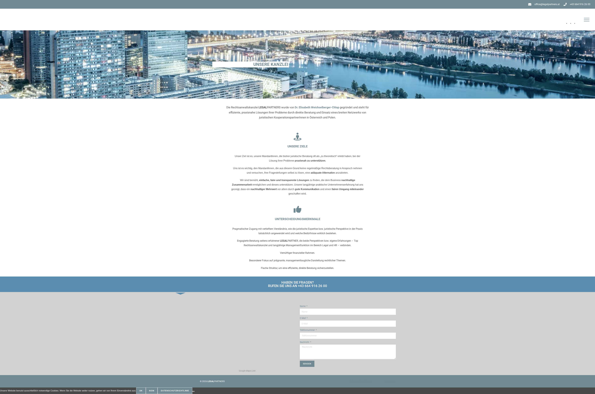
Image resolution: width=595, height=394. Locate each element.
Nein (151, 391)
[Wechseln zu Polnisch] (575, 22)
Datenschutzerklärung (360, 381)
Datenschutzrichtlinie (175, 391)
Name (303, 306)
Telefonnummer (307, 330)
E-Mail (303, 318)
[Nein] (193, 391)
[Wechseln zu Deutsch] (571, 22)
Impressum (389, 381)
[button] (586, 19)
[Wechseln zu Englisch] (579, 22)
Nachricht (305, 342)
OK (141, 391)
